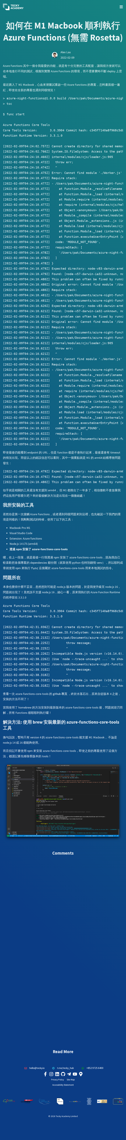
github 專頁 (60, 694)
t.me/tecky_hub (65, 1068)
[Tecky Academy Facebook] (45, 1074)
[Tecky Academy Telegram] (69, 1074)
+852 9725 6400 (94, 1068)
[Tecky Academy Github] (63, 1074)
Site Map (71, 1079)
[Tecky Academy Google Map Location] (81, 1074)
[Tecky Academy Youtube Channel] (75, 1074)
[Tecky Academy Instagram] (51, 1074)
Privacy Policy (57, 1079)
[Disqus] (63, 906)
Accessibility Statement (63, 1085)
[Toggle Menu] (121, 6)
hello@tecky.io (37, 1068)
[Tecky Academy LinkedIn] (57, 1074)
